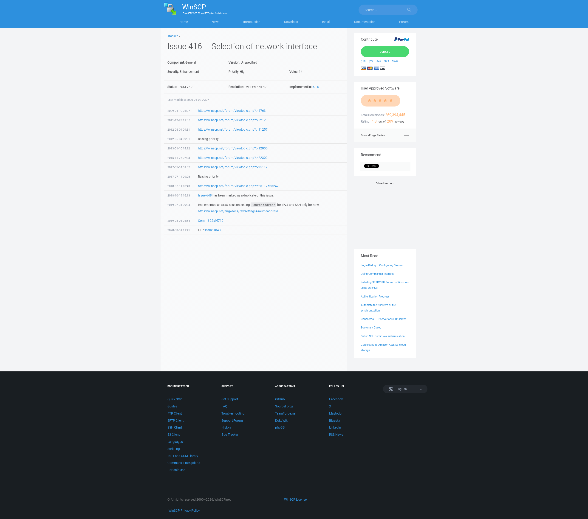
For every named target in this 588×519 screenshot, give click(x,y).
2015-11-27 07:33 (178, 158)
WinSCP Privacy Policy (184, 510)
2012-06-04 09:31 (178, 130)
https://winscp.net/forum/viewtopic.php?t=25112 (233, 167)
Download (291, 22)
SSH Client (174, 427)
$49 (378, 61)
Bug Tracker (229, 434)
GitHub (280, 399)
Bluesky (334, 420)
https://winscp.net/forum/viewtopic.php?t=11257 (233, 129)
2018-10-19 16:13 (178, 195)
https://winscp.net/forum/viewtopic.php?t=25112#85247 (238, 186)
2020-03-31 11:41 (178, 230)
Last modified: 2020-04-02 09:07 (188, 100)
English (401, 389)
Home (183, 22)
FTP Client (174, 413)
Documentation (365, 22)
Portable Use (176, 470)
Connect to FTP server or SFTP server (383, 319)
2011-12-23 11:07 (178, 120)
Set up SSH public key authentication (382, 336)
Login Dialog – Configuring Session (382, 265)
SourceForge (284, 406)
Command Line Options (183, 463)
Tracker (172, 36)
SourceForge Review (373, 135)
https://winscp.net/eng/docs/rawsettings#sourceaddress (238, 211)
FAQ (224, 406)
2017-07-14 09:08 (178, 177)
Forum (404, 22)
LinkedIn (335, 427)
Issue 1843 (213, 230)
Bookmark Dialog (371, 327)
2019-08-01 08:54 (178, 221)
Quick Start (174, 399)
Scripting (173, 449)
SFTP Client (175, 420)
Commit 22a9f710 (210, 221)
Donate (385, 51)
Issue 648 (205, 195)
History (226, 427)
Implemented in (300, 87)
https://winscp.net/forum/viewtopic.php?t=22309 (233, 158)
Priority (233, 72)
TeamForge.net (285, 413)
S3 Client (173, 434)
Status (171, 87)
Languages (175, 442)
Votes (293, 72)
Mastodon (336, 413)
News (215, 22)
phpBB (280, 427)
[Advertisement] (385, 214)
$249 (395, 61)
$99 (386, 61)
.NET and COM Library (182, 456)
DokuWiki (281, 420)
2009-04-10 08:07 (178, 111)
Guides (172, 406)
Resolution (236, 87)
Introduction (251, 22)
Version (234, 62)
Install (326, 22)
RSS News (336, 434)
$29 (371, 61)
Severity (172, 72)
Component (175, 62)
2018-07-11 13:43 (178, 186)
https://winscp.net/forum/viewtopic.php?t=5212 (232, 120)
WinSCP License (295, 499)
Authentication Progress (375, 296)
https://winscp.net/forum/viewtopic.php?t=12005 (233, 148)
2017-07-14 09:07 (178, 167)
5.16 (315, 87)
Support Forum (232, 420)
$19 (363, 61)
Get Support (229, 399)
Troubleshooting (232, 413)
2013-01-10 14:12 (178, 148)
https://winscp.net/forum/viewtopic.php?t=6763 (232, 111)
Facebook (336, 399)
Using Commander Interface (377, 273)
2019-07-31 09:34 (178, 205)
